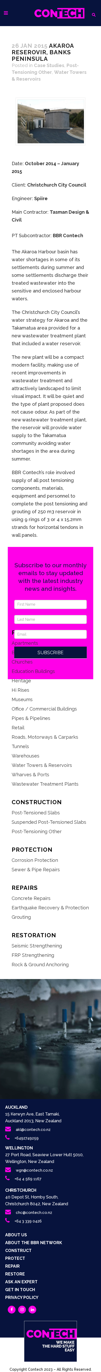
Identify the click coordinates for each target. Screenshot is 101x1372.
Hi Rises (20, 690)
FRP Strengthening (33, 955)
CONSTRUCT (18, 1250)
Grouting (21, 917)
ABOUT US (16, 1234)
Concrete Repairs (31, 898)
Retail (18, 727)
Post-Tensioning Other (37, 831)
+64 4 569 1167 (28, 1179)
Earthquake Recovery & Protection (50, 907)
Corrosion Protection (35, 860)
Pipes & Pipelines (31, 718)
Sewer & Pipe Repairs (36, 869)
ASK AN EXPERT (21, 1281)
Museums (22, 699)
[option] (50, 121)
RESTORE (15, 1274)
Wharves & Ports (30, 774)
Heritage (21, 680)
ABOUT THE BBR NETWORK (33, 1242)
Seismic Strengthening (37, 946)
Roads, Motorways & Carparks (45, 737)
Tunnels (20, 746)
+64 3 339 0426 (28, 1221)
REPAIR (12, 1266)
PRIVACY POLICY (21, 1297)
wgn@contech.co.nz (34, 1170)
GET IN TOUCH (20, 1289)
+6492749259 (27, 1138)
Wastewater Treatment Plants (45, 784)
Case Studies (49, 65)
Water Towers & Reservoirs (42, 765)
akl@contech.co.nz (33, 1129)
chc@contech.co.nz (34, 1212)
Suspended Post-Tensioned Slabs (49, 822)
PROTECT (15, 1258)
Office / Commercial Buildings (44, 709)
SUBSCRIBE (50, 652)
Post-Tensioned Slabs (36, 812)
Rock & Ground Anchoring (40, 964)
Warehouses (25, 756)
